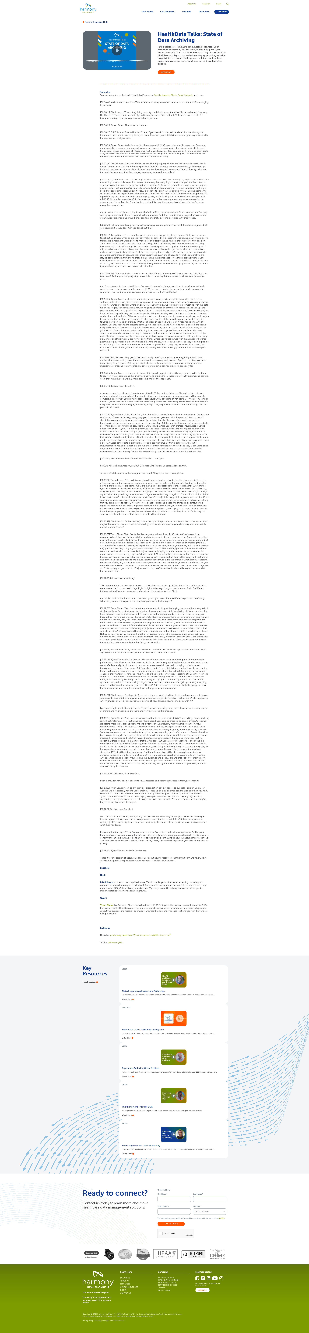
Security (206, 4)
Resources (204, 11)
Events (123, 1290)
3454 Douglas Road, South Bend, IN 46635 (167, 1284)
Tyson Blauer (106, 905)
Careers (161, 1288)
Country (197, 1206)
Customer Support (129, 1287)
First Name (162, 1194)
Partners (186, 11)
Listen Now (166, 72)
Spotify (157, 95)
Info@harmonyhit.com (168, 1280)
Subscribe (202, 1290)
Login (218, 4)
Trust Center (164, 1290)
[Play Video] (117, 50)
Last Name (198, 1194)
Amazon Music (169, 95)
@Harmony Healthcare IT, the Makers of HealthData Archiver (140, 935)
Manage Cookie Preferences (113, 1321)
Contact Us (222, 11)
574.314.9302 (168, 1277)
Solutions (125, 1278)
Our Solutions (167, 11)
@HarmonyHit (115, 942)
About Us (192, 4)
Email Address (164, 1206)
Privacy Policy (88, 1321)
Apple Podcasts (185, 95)
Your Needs (147, 11)
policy (221, 1218)
